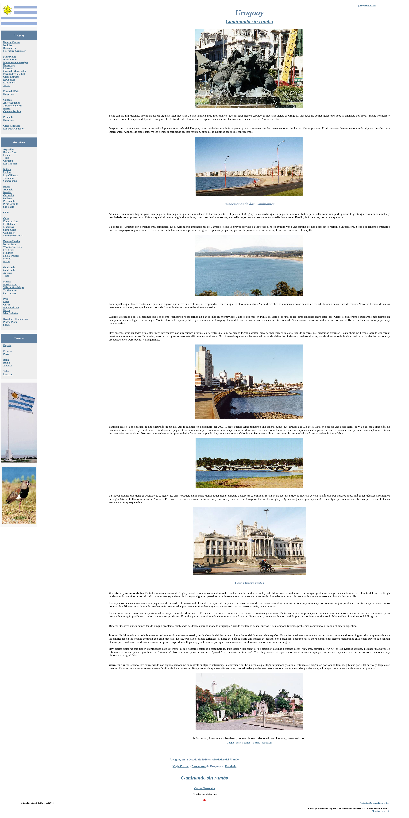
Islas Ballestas (10, 313)
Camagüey (9, 232)
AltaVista (267, 742)
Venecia (7, 365)
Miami (6, 261)
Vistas (6, 85)
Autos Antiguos (11, 102)
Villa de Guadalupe (13, 287)
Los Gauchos (10, 163)
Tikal (6, 275)
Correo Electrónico (204, 788)
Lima (6, 301)
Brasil (6, 186)
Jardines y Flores (12, 105)
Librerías (8, 68)
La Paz (7, 172)
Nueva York (9, 244)
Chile (6, 212)
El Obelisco (9, 79)
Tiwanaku (8, 178)
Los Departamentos (13, 128)
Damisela (230, 766)
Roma (6, 362)
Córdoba (8, 160)
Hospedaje (9, 65)
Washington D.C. (12, 247)
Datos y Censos (11, 42)
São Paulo (8, 206)
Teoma (256, 742)
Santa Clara (9, 229)
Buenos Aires (10, 152)
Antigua (7, 273)
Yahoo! (247, 742)
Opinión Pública (12, 111)
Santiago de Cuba (13, 235)
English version (367, 5)
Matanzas (8, 227)
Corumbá (8, 195)
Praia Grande (10, 204)
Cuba (6, 218)
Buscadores (9, 48)
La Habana (9, 224)
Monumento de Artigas (15, 62)
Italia (6, 359)
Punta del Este (11, 91)
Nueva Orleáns (11, 255)
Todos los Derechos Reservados (374, 803)
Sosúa (6, 324)
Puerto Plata (10, 322)
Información (10, 59)
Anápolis (8, 189)
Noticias (7, 45)
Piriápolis (8, 117)
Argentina (8, 149)
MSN (239, 742)
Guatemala (9, 267)
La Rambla (9, 82)
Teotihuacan (10, 290)
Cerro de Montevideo (14, 71)
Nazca (6, 310)
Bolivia (7, 169)
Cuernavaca (9, 293)
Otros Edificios (11, 76)
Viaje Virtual (181, 766)
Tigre (6, 158)
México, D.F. (10, 284)
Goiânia (7, 198)
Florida (7, 258)
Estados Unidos (11, 241)
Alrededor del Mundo (225, 759)
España (7, 345)
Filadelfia (8, 252)
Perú (5, 298)
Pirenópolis (9, 201)
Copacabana (10, 181)
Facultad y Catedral (14, 74)
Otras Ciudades (11, 125)
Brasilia (7, 192)
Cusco (6, 304)
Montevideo (9, 56)
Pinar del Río (10, 221)
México (7, 281)
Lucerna (7, 374)
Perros (6, 108)
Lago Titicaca (10, 175)
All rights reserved (380, 811)
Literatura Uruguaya (14, 51)
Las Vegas (8, 250)
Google (230, 742)
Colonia (7, 99)
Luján (6, 155)
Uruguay (175, 759)
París (6, 354)
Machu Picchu (11, 307)
